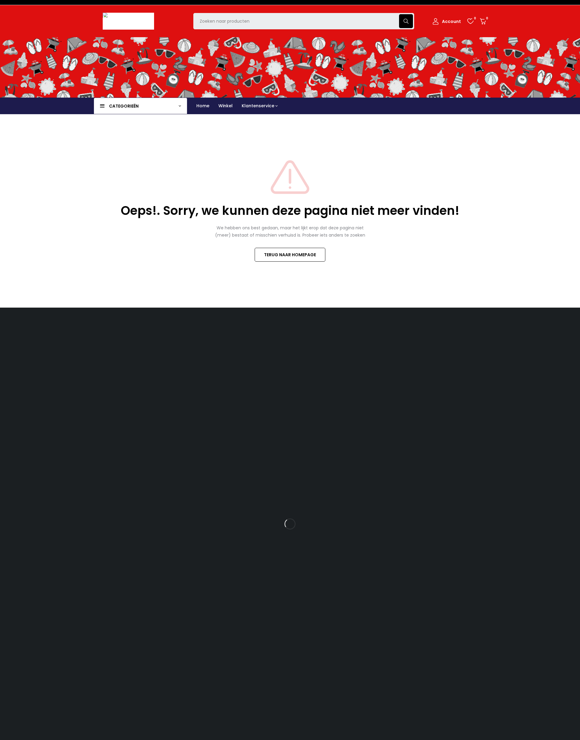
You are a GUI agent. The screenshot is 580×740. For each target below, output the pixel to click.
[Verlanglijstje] (470, 21)
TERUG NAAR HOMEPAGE (290, 255)
